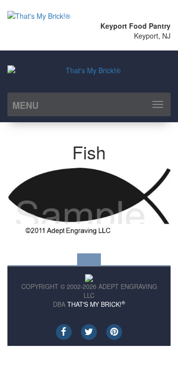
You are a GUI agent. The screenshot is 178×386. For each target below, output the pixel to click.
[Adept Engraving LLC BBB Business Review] (89, 277)
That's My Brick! (96, 304)
